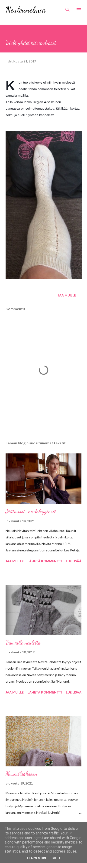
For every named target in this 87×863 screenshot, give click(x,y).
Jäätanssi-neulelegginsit (31, 511)
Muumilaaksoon (21, 773)
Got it (57, 858)
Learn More (37, 858)
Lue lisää (73, 561)
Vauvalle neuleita (23, 642)
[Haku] (67, 8)
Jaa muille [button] (67, 295)
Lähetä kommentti (45, 561)
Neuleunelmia (26, 10)
